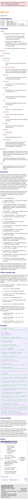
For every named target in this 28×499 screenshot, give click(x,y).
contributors (7, 497)
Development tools (14, 480)
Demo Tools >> (25, 480)
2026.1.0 (3, 4)
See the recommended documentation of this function (13, 5)
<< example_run (4, 480)
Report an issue (4, 476)
